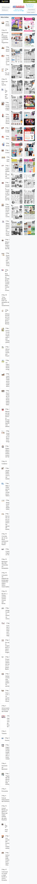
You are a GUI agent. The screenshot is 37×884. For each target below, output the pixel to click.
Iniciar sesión (31, 12)
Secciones (6, 7)
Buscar (6, 10)
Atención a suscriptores (30, 5)
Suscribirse (31, 9)
